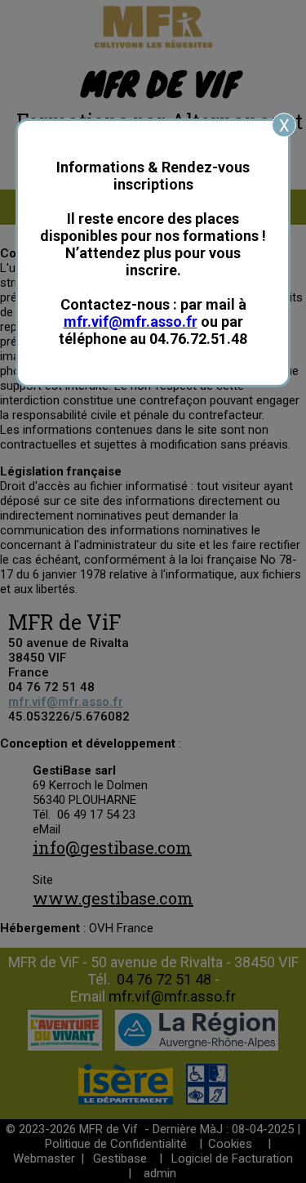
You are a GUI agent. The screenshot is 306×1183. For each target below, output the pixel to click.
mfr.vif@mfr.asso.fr (130, 321)
